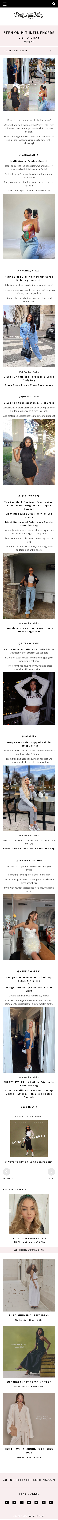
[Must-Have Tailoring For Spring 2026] (29, 1419)
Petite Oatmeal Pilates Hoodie (25, 649)
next (52, 1178)
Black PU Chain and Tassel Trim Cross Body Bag (29, 378)
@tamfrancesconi (29, 860)
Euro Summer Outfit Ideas (29, 1315)
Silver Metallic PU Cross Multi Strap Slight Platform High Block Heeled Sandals (29, 1094)
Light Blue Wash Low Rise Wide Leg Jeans (29, 515)
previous (6, 1178)
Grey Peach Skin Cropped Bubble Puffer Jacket (29, 744)
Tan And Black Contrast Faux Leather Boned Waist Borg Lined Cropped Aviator (29, 506)
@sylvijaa (29, 736)
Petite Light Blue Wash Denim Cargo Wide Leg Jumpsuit (29, 278)
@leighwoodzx (29, 496)
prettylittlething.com (34, 1480)
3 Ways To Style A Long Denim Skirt (29, 1161)
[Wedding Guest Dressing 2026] (29, 1352)
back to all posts (16, 51)
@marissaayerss (29, 971)
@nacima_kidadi (29, 270)
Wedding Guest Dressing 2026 (29, 1382)
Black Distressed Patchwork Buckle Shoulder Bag (29, 523)
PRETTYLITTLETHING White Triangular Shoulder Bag (29, 1084)
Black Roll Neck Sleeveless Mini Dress (29, 402)
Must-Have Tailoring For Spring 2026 (29, 1450)
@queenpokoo (29, 396)
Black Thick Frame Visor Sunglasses (29, 385)
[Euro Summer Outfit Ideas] (29, 1285)
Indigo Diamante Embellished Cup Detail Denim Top (29, 979)
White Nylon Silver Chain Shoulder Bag (29, 848)
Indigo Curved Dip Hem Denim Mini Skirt (29, 989)
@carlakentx (29, 154)
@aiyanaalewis (29, 643)
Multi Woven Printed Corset (29, 161)
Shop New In (29, 1106)
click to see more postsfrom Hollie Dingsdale (29, 1240)
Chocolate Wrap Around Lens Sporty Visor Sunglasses (29, 630)
